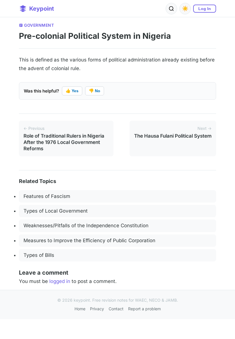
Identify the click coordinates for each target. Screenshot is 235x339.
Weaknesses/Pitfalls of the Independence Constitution (85, 225)
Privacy (97, 308)
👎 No (94, 90)
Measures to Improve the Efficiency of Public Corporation (89, 240)
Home (80, 308)
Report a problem (144, 308)
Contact (116, 308)
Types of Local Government (55, 211)
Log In (204, 8)
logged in (59, 281)
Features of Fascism (46, 196)
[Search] (171, 8)
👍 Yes (72, 90)
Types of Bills (38, 255)
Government (39, 25)
